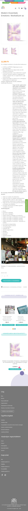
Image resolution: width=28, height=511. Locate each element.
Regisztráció (9, 0)
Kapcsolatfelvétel (4, 400)
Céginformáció (4, 403)
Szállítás (3, 420)
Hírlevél (2, 450)
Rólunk (2, 398)
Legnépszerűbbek (5, 432)
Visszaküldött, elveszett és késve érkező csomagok (12, 424)
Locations (21, 2)
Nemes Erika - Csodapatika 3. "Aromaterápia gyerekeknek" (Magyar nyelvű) (21, 318)
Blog (2, 396)
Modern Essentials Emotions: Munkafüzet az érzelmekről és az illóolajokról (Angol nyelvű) (13, 14)
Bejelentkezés (18, 0)
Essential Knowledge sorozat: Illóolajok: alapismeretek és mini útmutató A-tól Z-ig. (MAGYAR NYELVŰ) (7, 318)
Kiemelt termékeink (5, 429)
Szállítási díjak (4, 422)
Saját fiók (6, 2)
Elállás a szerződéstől (7, 411)
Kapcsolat (14, 2)
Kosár (2, 440)
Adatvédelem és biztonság (6, 405)
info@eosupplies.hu (5, 461)
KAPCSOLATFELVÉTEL (26, 205)
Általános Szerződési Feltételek (8, 408)
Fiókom (2, 443)
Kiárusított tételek (4, 448)
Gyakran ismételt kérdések (6, 427)
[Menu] (15, 8)
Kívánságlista (4, 445)
